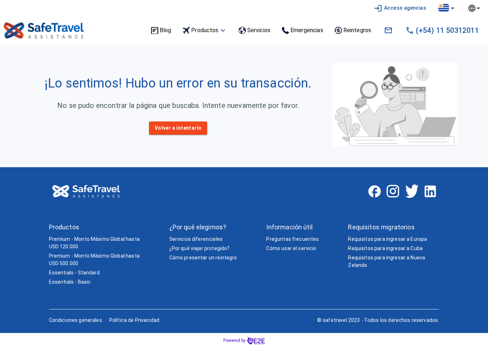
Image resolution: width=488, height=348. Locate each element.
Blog (165, 30)
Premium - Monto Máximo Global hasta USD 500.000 (94, 259)
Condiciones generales (75, 320)
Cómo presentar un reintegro (203, 257)
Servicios (258, 30)
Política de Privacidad (134, 320)
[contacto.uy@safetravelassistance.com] (388, 30)
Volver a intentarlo (178, 128)
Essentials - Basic (70, 282)
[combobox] (447, 8)
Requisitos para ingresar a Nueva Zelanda (386, 261)
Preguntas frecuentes (292, 239)
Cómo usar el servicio (291, 248)
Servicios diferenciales (196, 239)
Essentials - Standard (74, 272)
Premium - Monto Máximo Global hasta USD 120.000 (94, 242)
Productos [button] (204, 30)
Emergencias (306, 30)
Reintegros (357, 30)
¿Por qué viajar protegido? (199, 248)
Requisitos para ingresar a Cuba (385, 248)
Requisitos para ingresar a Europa (387, 239)
